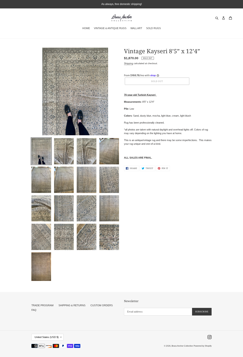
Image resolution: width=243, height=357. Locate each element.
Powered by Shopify (203, 346)
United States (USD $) (47, 337)
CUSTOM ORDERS (101, 305)
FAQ (33, 310)
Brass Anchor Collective (182, 346)
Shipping (128, 63)
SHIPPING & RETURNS (72, 305)
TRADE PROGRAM (42, 305)
